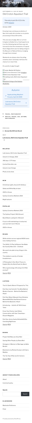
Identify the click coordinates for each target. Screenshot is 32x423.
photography (10, 118)
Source (5, 273)
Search (5, 390)
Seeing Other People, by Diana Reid (14, 340)
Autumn (11, 23)
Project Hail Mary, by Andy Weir (12, 337)
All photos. (6, 83)
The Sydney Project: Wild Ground (13, 214)
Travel (7, 114)
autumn (24, 116)
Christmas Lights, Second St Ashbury (14, 185)
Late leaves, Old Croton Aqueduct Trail (15, 153)
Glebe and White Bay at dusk (12, 188)
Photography (16, 114)
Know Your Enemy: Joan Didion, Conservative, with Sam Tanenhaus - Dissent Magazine (14, 313)
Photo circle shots (8, 172)
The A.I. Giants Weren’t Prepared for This (15, 285)
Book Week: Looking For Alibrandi (13, 218)
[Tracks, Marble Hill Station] (11, 70)
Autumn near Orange (9, 168)
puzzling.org (12, 2)
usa (18, 116)
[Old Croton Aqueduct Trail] (11, 75)
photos (8, 116)
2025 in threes (7, 192)
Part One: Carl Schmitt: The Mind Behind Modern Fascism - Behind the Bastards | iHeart (15, 291)
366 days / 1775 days (9, 160)
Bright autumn (7, 199)
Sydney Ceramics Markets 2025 (13, 196)
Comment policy (8, 383)
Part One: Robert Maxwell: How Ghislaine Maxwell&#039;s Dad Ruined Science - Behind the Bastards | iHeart (15, 299)
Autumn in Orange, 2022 (10, 157)
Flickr (4, 409)
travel (14, 116)
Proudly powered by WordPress (12, 418)
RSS (9, 273)
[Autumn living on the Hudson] (12, 81)
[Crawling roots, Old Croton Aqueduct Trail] (16, 79)
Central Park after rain (10, 164)
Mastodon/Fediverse (9, 405)
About (5, 379)
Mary (21, 11)
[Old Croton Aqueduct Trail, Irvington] (15, 72)
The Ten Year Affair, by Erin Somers (14, 356)
